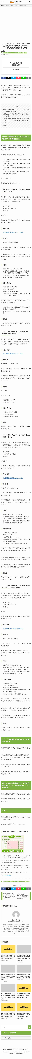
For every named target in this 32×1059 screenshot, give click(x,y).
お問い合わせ (15, 1049)
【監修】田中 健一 (16, 920)
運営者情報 (9, 1049)
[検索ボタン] (30, 2)
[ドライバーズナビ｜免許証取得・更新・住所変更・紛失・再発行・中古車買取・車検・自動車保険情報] (16, 2)
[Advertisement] (16, 23)
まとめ (7, 125)
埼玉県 (25, 52)
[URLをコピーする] (28, 78)
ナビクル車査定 (7, 875)
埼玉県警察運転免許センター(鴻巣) (13, 232)
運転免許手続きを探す (7, 52)
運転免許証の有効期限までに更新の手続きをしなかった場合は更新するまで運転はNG (17, 121)
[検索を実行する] (29, 1027)
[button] (3, 78)
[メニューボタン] (2, 2)
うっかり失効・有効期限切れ (17, 52)
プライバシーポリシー (24, 1049)
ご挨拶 (4, 1049)
